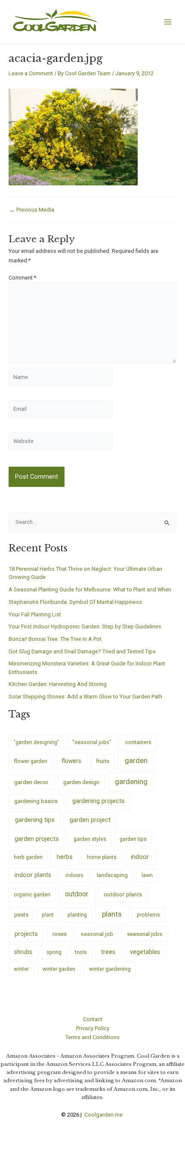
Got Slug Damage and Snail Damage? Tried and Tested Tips (82, 651)
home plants (102, 857)
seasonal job (97, 934)
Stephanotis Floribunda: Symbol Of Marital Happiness (75, 602)
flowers (71, 760)
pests (21, 914)
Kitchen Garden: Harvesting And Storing (58, 684)
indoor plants (33, 874)
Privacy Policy (92, 1028)
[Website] (61, 443)
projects (26, 934)
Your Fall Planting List (35, 614)
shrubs (23, 951)
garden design (81, 782)
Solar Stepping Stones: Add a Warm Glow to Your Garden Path (85, 696)
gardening (131, 781)
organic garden (32, 895)
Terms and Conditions (92, 1037)
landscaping (112, 875)
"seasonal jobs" (91, 742)
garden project (90, 820)
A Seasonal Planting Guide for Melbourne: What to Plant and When (90, 589)
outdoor (76, 894)
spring (54, 952)
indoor (140, 857)
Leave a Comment (31, 73)
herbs (65, 857)
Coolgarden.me (104, 1114)
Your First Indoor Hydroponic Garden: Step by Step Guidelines (85, 626)
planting (77, 914)
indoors (74, 875)
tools (81, 952)
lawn (147, 875)
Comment (22, 277)
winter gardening (110, 969)
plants (112, 914)
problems (148, 915)
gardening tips (35, 820)
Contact (92, 1019)
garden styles (90, 839)
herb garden (28, 857)
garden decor (31, 782)
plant (48, 915)
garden (136, 760)
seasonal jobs (144, 933)
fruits (102, 761)
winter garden (59, 969)
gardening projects (98, 801)
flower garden (30, 761)
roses (59, 934)
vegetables (145, 951)
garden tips (133, 839)
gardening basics (36, 801)
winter (21, 969)
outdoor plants (123, 894)
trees (108, 951)
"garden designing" (36, 742)
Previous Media (31, 210)
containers (138, 742)
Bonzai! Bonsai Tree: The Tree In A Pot (55, 639)
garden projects (37, 839)
